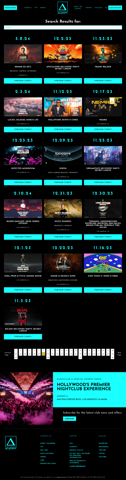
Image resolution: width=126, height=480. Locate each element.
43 (108, 354)
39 (89, 354)
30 (48, 354)
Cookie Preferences (77, 466)
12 (66, 350)
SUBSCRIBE (69, 419)
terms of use (61, 477)
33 (62, 354)
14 (75, 350)
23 (16, 354)
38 (85, 354)
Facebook (103, 443)
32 (57, 354)
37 (80, 354)
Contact (73, 447)
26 (30, 354)
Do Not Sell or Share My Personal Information (80, 455)
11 (61, 350)
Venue (89, 7)
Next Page (119, 354)
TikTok (102, 453)
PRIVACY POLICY (76, 450)
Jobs (42, 460)
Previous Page (8, 354)
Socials (98, 7)
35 (71, 354)
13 (71, 350)
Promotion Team (48, 463)
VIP (35, 7)
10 (57, 350)
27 (34, 354)
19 (98, 350)
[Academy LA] (11, 443)
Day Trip (44, 450)
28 (39, 354)
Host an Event (47, 453)
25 (25, 354)
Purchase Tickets (23, 81)
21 (108, 350)
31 (52, 354)
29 (43, 354)
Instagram (103, 447)
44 (112, 354)
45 (16, 357)
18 (94, 350)
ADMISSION (115, 8)
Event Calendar (47, 443)
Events (28, 7)
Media (43, 7)
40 (94, 354)
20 (103, 350)
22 (112, 350)
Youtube (102, 457)
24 (20, 354)
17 (89, 350)
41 (98, 354)
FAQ (71, 443)
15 (80, 350)
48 (112, 357)
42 (103, 354)
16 (85, 350)
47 (80, 357)
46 (48, 357)
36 (75, 354)
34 (66, 354)
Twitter (102, 450)
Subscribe (10, 8)
